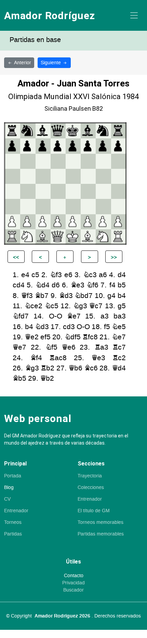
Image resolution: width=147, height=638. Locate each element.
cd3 (69, 327)
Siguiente (51, 63)
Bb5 (19, 378)
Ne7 (119, 337)
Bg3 (32, 368)
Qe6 (69, 347)
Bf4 (36, 358)
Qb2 (47, 378)
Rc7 (119, 347)
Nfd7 (21, 316)
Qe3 (98, 358)
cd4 (19, 285)
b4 (122, 295)
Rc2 (119, 358)
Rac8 (58, 358)
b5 (122, 285)
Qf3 (27, 295)
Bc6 (91, 368)
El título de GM (94, 510)
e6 (68, 275)
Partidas (13, 534)
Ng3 (80, 306)
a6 (103, 275)
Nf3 (56, 275)
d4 (122, 275)
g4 (111, 295)
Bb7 (42, 295)
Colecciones (91, 487)
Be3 (77, 285)
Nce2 (33, 306)
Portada (12, 476)
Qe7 (19, 347)
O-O (55, 316)
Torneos (13, 522)
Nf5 (51, 347)
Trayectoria (90, 476)
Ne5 (119, 327)
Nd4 (43, 285)
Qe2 (32, 337)
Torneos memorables (100, 522)
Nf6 (92, 285)
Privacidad (73, 583)
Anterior (22, 63)
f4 (112, 285)
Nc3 (90, 275)
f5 (107, 327)
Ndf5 (73, 337)
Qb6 (75, 368)
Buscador (73, 590)
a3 (105, 316)
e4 (25, 275)
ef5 (45, 337)
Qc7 (96, 306)
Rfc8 (90, 337)
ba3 (119, 316)
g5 (122, 306)
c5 (35, 275)
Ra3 (101, 347)
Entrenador (16, 510)
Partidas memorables (101, 534)
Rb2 (47, 368)
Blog (9, 487)
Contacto (73, 575)
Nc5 (51, 306)
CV (7, 499)
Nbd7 (84, 295)
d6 (56, 285)
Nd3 (42, 327)
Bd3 (66, 295)
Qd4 (119, 368)
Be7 (74, 316)
